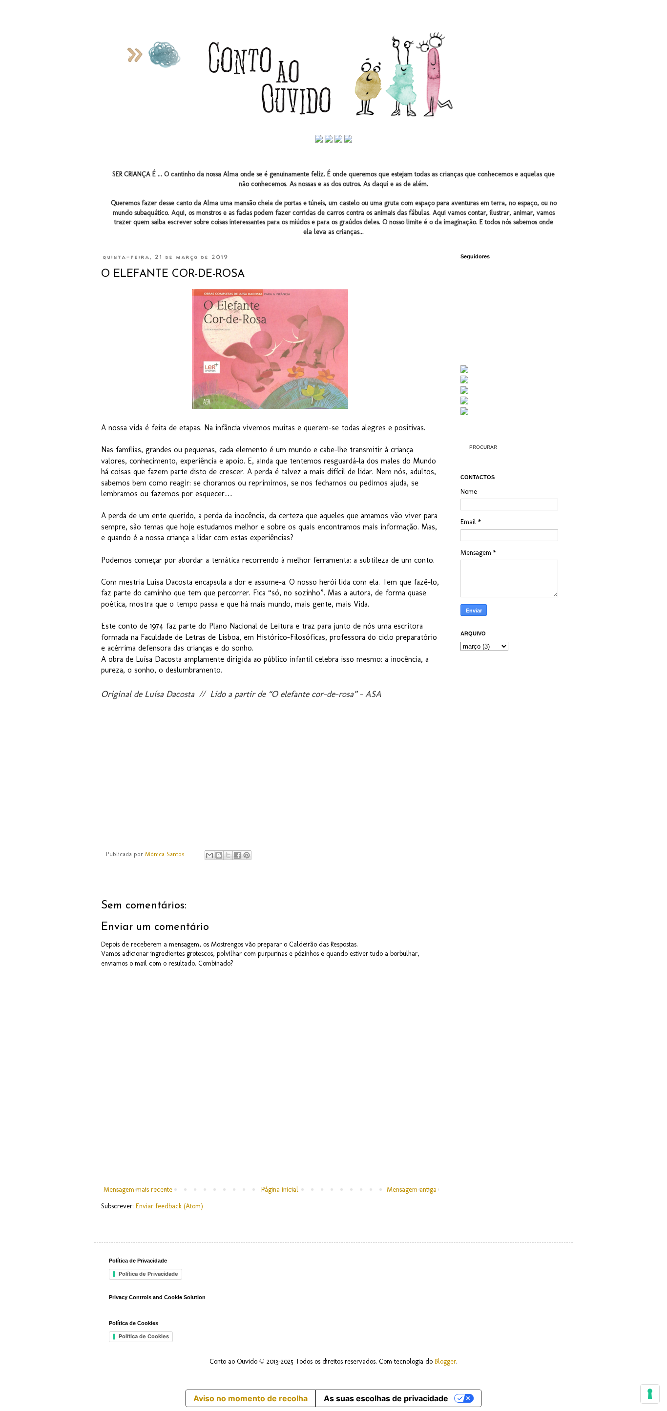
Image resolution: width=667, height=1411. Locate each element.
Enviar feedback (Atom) (169, 1206)
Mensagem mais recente (138, 1189)
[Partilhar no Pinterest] (246, 855)
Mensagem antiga (412, 1189)
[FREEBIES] (464, 413)
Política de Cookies (144, 1336)
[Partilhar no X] (228, 855)
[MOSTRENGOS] (464, 381)
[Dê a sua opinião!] (219, 855)
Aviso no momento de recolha (250, 1398)
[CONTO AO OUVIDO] (464, 371)
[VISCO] (464, 402)
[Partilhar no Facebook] (237, 855)
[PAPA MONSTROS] (464, 392)
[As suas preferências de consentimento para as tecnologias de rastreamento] (650, 1394)
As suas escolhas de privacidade (386, 1398)
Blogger (445, 1361)
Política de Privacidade (148, 1273)
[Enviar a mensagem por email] (209, 855)
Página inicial (279, 1189)
